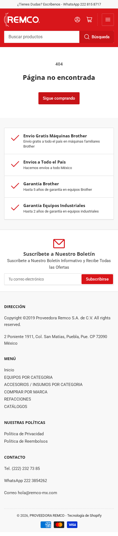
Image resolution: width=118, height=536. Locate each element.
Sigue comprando (59, 98)
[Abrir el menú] (108, 19)
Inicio (9, 370)
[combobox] (59, 37)
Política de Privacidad (24, 433)
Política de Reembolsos (26, 441)
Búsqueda (100, 36)
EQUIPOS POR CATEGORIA (28, 377)
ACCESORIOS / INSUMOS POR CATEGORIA (43, 384)
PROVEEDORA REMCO (47, 515)
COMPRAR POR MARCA (25, 392)
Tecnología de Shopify (84, 515)
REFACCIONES (17, 399)
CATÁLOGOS (15, 406)
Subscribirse (97, 279)
